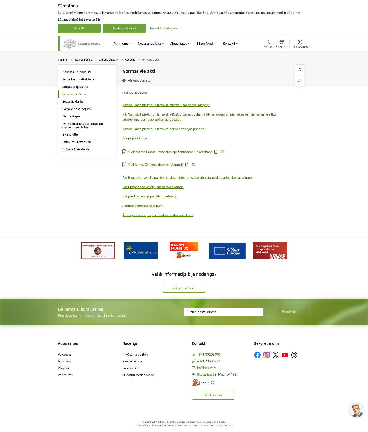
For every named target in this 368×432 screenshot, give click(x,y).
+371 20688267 (208, 361)
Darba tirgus (71, 116)
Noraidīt (79, 28)
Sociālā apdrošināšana (78, 79)
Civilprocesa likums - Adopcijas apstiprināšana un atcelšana (170, 152)
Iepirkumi (64, 361)
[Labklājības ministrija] (82, 44)
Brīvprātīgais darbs (75, 149)
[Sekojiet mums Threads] (294, 355)
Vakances (65, 354)
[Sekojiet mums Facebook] (257, 355)
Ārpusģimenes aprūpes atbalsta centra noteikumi (157, 215)
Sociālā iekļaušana (75, 87)
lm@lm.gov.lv (206, 368)
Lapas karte (130, 368)
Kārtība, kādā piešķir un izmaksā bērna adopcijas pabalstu (164, 129)
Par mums (65, 375)
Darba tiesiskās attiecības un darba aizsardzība (82, 125)
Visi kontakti (213, 395)
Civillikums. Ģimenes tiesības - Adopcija (156, 165)
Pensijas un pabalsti (76, 72)
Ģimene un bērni (74, 94)
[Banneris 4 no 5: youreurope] (227, 251)
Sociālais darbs (72, 101)
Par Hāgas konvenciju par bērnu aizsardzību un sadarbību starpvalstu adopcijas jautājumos (187, 178)
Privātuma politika (135, 354)
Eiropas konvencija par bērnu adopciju (150, 196)
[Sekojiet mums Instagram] (266, 355)
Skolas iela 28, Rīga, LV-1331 (217, 374)
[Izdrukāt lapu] (299, 70)
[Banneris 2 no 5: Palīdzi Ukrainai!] (141, 251)
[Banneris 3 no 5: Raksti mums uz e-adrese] (184, 251)
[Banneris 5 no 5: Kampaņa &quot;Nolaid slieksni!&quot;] (270, 251)
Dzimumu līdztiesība (76, 142)
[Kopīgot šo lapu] (299, 80)
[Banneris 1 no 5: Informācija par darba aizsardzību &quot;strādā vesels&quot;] (98, 251)
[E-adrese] (200, 382)
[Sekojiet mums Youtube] (285, 354)
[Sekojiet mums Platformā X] (276, 355)
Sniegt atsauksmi (184, 288)
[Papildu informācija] (222, 151)
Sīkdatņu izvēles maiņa (138, 375)
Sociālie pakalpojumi (76, 109)
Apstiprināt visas (124, 28)
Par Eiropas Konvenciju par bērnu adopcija (153, 187)
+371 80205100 (208, 354)
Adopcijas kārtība (134, 138)
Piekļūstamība (132, 361)
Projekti (63, 368)
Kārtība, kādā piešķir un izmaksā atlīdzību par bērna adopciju (166, 105)
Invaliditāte (70, 134)
